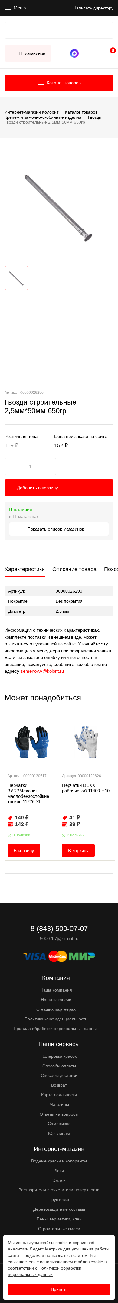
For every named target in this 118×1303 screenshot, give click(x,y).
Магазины (59, 1104)
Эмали (59, 1180)
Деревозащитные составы (59, 1209)
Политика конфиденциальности (56, 1018)
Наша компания (56, 990)
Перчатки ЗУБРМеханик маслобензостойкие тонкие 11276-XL (28, 793)
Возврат (59, 1085)
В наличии (21, 835)
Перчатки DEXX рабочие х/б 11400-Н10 (86, 788)
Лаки (59, 1170)
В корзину (24, 850)
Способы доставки (59, 1075)
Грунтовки (59, 1199)
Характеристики (25, 569)
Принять (59, 1289)
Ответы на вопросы (59, 1114)
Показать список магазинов (56, 529)
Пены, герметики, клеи (59, 1218)
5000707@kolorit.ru (59, 938)
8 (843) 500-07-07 (86, 53)
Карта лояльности (59, 1094)
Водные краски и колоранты (59, 1160)
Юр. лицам (59, 1133)
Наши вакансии (56, 999)
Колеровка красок (59, 1056)
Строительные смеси (59, 1228)
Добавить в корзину (37, 487)
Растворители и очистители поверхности (59, 1189)
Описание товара (74, 569)
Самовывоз (59, 1123)
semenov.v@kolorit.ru (42, 671)
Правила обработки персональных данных (56, 1028)
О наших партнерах (56, 1009)
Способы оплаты (59, 1065)
